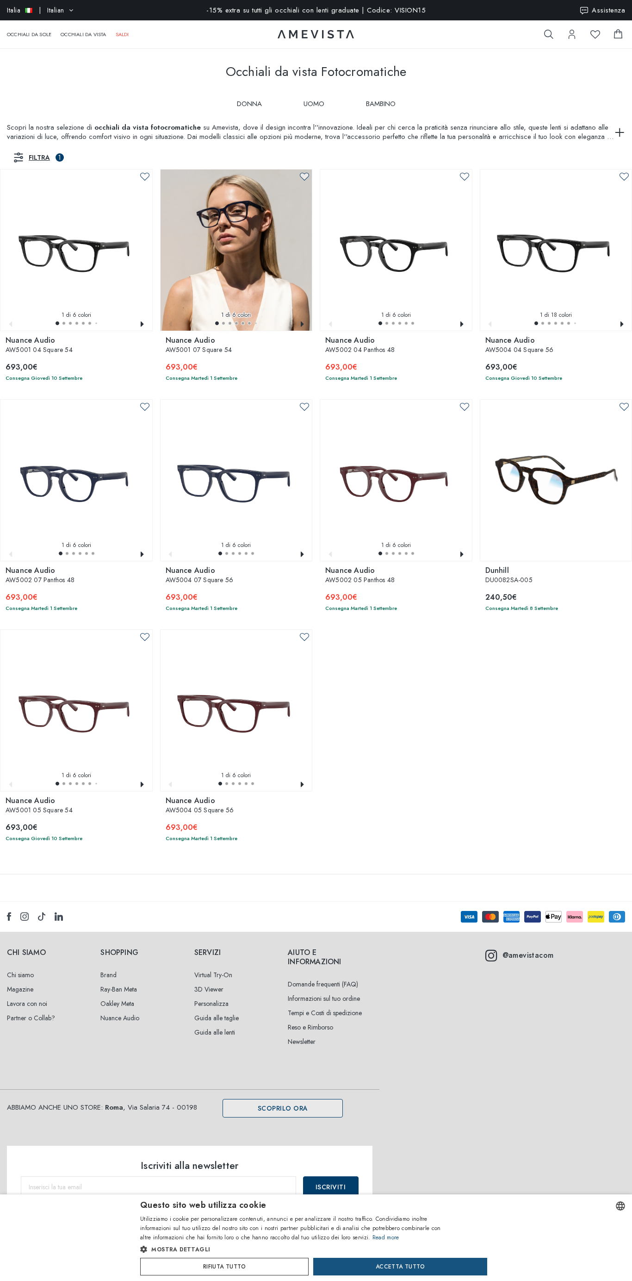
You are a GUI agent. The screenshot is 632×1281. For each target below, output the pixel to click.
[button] (57, 323)
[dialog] (316, 1237)
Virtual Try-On (213, 975)
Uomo (314, 104)
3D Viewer (208, 989)
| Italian (35, 10)
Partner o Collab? (31, 1018)
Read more (385, 1237)
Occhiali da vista (83, 34)
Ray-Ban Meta (118, 989)
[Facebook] (9, 916)
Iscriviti (331, 1187)
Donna (249, 104)
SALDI (122, 34)
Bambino (381, 104)
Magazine (20, 989)
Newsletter (302, 1041)
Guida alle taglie (216, 1018)
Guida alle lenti (214, 1032)
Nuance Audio (119, 1018)
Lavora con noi (27, 1003)
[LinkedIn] (59, 916)
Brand (108, 975)
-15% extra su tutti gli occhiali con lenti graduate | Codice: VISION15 (316, 10)
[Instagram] (24, 916)
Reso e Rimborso (310, 1027)
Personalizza (211, 1003)
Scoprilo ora (283, 1108)
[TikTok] (41, 916)
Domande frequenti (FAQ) (323, 984)
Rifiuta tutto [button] (224, 1266)
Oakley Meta (117, 1003)
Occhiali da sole (29, 34)
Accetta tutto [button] (400, 1266)
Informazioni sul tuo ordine (324, 998)
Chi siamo (20, 975)
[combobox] (620, 1206)
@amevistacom (528, 955)
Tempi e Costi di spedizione (325, 1012)
